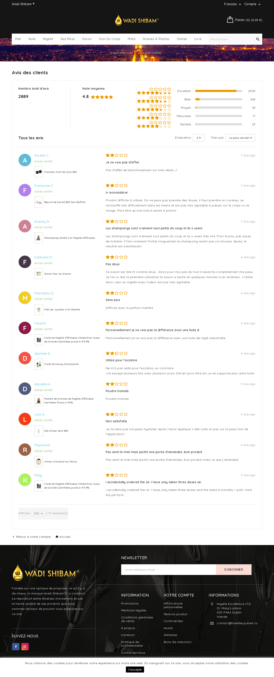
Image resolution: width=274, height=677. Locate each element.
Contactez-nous (133, 653)
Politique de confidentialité (132, 644)
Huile (32, 39)
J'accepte (135, 669)
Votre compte (179, 595)
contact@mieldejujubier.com (239, 623)
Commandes (173, 621)
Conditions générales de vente (137, 619)
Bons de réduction (178, 642)
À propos (128, 628)
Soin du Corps (110, 39)
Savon (87, 39)
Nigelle (48, 39)
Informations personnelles (173, 605)
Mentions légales (133, 610)
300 (36, 513)
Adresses (170, 635)
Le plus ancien (239, 138)
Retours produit (176, 614)
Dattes (182, 39)
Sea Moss (68, 39)
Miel (18, 39)
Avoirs (168, 628)
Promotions (130, 603)
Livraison (128, 635)
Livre (198, 39)
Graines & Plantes (156, 39)
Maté (131, 39)
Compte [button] (253, 4)
